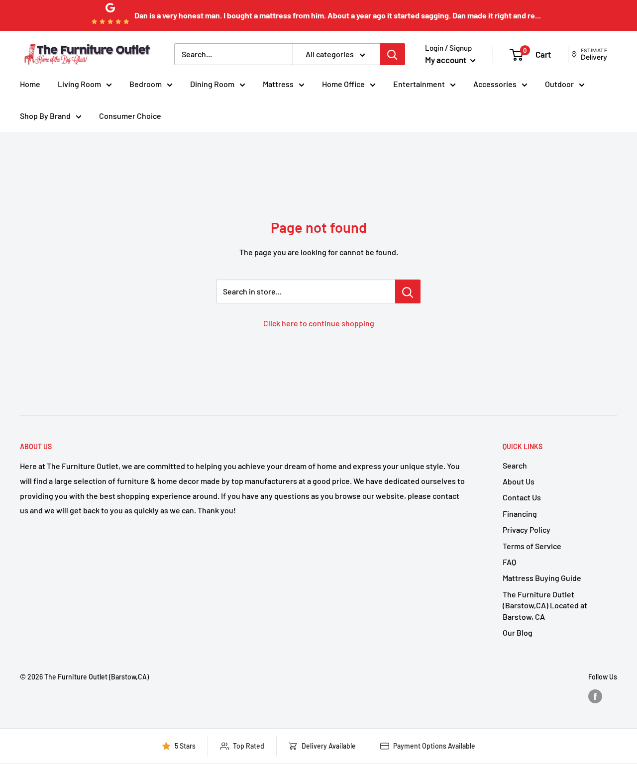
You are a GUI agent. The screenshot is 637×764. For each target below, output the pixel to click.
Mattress (278, 84)
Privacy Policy (526, 529)
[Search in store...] (408, 291)
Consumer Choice (130, 115)
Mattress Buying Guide (542, 577)
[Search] (392, 54)
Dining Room (212, 84)
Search (515, 465)
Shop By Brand (45, 115)
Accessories (495, 84)
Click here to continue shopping (318, 323)
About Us (518, 481)
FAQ (509, 562)
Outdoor (559, 84)
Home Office (343, 84)
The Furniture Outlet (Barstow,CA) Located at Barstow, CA (545, 605)
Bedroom (145, 84)
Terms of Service (532, 546)
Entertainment (419, 84)
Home (30, 84)
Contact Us (522, 497)
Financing (520, 513)
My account (446, 60)
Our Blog (517, 632)
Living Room (79, 84)
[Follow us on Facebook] (595, 696)
